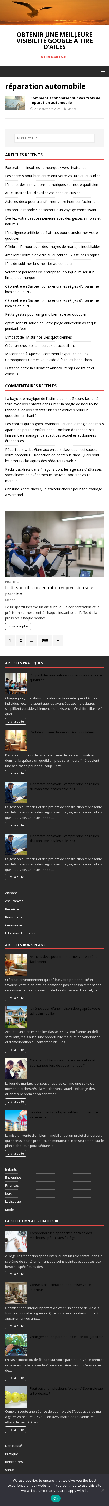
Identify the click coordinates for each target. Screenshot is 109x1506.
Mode (9, 1209)
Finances (12, 1185)
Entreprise (13, 1177)
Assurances (14, 901)
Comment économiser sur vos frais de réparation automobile (65, 100)
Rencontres (14, 1461)
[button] (102, 71)
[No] (102, 1490)
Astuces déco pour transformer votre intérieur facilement (52, 201)
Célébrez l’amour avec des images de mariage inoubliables (53, 246)
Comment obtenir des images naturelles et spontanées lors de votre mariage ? (62, 1063)
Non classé (13, 1445)
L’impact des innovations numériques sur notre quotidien (51, 184)
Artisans (11, 893)
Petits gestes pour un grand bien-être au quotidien (46, 314)
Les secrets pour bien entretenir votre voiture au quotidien (53, 175)
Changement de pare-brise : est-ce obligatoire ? (66, 1336)
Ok (55, 1498)
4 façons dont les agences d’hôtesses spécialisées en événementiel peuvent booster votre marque (53, 475)
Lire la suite (15, 721)
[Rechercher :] (54, 138)
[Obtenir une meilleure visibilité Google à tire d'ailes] (54, 22)
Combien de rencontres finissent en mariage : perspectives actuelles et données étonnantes (50, 435)
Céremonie (13, 925)
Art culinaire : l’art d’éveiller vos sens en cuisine (43, 192)
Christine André (17, 489)
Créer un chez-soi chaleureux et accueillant (40, 345)
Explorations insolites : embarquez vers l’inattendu (46, 167)
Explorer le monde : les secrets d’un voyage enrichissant (50, 209)
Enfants (11, 1169)
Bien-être (12, 909)
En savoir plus (18, 626)
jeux (8, 1193)
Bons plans (13, 917)
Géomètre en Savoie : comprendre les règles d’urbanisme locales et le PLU (64, 786)
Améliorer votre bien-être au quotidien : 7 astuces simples (52, 255)
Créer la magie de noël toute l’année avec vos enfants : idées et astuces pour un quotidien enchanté (51, 410)
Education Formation (21, 933)
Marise (72, 109)
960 (45, 640)
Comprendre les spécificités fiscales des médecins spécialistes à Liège (61, 1235)
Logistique (13, 1201)
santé (9, 1469)
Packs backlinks (17, 469)
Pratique (13, 582)
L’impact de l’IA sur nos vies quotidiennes (38, 337)
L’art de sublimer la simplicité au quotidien (39, 263)
